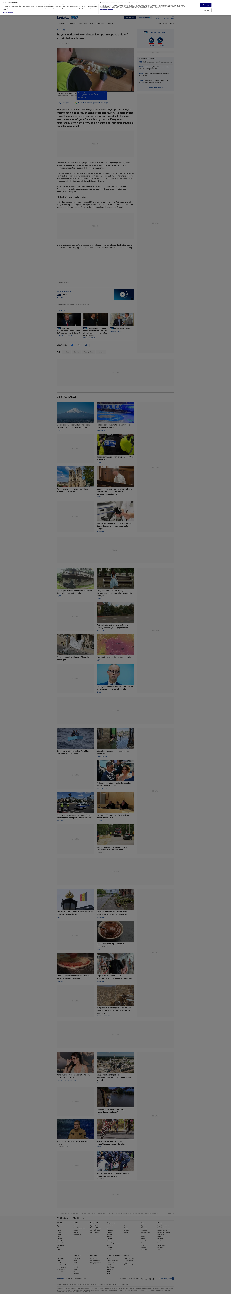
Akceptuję (206, 5)
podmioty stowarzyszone (31, 5)
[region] (115, 7)
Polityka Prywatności (8, 12)
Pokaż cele (206, 10)
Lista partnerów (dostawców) (106, 9)
